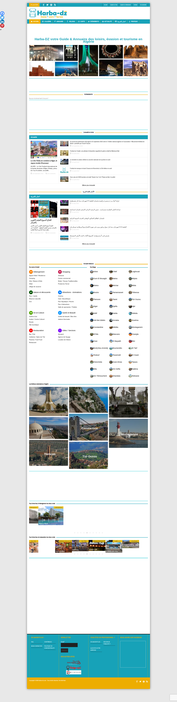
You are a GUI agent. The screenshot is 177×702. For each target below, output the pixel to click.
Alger (49, 402)
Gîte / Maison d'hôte (35, 281)
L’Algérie (47, 21)
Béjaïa (90, 401)
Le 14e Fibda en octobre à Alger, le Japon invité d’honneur (44, 162)
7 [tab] (93, 533)
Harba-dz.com (42, 680)
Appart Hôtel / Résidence (37, 275)
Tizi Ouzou (89, 456)
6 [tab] (90, 533)
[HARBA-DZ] (48, 13)
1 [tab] (75, 533)
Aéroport (61, 334)
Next (146, 518)
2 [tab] (78, 533)
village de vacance (35, 286)
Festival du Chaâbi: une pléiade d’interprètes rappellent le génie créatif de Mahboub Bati (94, 151)
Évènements (94, 21)
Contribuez (48, 642)
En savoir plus (95, 642)
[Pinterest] (2, 26)
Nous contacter (36, 646)
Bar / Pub (32, 334)
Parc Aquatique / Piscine (66, 301)
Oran (49, 429)
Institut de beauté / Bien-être (67, 316)
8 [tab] (96, 533)
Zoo (30, 301)
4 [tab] (84, 533)
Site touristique (34, 325)
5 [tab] (87, 533)
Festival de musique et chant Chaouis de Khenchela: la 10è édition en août (91, 168)
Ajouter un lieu (113, 5)
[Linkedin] (2, 22)
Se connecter (143, 5)
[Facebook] (2, 13)
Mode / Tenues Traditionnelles (68, 281)
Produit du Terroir (63, 284)
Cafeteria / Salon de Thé (37, 337)
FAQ (32, 642)
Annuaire (60, 21)
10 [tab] (102, 533)
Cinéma (60, 296)
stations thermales (64, 319)
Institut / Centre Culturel (36, 319)
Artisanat (61, 275)
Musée (31, 322)
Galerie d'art (33, 316)
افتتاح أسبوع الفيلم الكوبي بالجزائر (41, 221)
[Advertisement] (110, 11)
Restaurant (32, 342)
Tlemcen (49, 454)
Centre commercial (64, 278)
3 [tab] (81, 533)
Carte (82, 21)
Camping (32, 278)
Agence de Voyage (64, 337)
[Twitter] (2, 17)
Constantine (90, 428)
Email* (63, 642)
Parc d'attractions (63, 304)
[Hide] (1, 29)
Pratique (134, 21)
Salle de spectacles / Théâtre (67, 307)
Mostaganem (129, 434)
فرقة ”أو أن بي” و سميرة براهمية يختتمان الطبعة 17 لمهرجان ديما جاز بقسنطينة (94, 201)
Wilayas (72, 21)
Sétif (130, 403)
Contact (135, 5)
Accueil (105, 5)
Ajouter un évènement (125, 5)
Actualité (108, 21)
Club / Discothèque (64, 299)
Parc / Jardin (33, 296)
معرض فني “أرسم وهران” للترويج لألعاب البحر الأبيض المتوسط (89, 236)
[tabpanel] (101, 518)
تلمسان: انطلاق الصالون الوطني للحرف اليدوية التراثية (87, 218)
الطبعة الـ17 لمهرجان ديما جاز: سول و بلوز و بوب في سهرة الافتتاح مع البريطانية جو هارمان (98, 227)
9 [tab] (99, 533)
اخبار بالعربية (121, 21)
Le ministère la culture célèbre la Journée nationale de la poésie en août (90, 160)
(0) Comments (52, 173)
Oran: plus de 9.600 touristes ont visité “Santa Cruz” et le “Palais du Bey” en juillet (92, 177)
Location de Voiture (64, 340)
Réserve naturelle (35, 299)
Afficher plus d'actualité (88, 185)
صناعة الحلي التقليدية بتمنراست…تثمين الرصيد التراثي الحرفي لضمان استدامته (95, 210)
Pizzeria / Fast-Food (35, 340)
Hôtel (30, 284)
